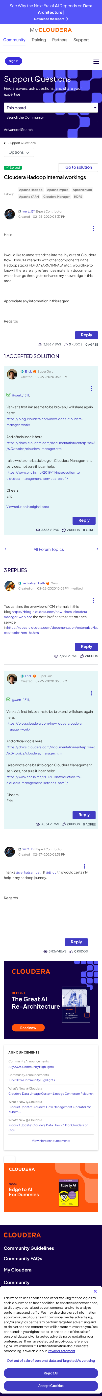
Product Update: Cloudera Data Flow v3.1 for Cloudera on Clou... (48, 1127)
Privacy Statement (61, 1351)
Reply (86, 334)
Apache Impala (57, 190)
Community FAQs (23, 1258)
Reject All (51, 1373)
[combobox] (51, 117)
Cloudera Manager (56, 196)
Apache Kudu (82, 190)
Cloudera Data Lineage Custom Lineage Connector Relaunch (51, 1093)
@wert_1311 (20, 395)
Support (81, 39)
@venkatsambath (29, 872)
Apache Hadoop (31, 190)
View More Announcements (51, 1141)
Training (39, 39)
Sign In (13, 61)
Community (14, 39)
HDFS (78, 196)
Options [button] (16, 152)
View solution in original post (27, 507)
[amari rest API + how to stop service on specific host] (97, 549)
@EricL (51, 872)
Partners (59, 39)
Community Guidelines (29, 1248)
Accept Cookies (51, 1386)
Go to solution (78, 167)
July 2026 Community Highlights (31, 1067)
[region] (51, 1340)
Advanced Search (18, 129)
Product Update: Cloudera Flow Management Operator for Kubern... (49, 1109)
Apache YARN (29, 196)
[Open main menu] (96, 61)
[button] (94, 227)
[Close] (95, 1291)
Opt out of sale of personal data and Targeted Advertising (51, 1360)
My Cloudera (17, 1269)
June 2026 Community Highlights (31, 1080)
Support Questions (22, 143)
